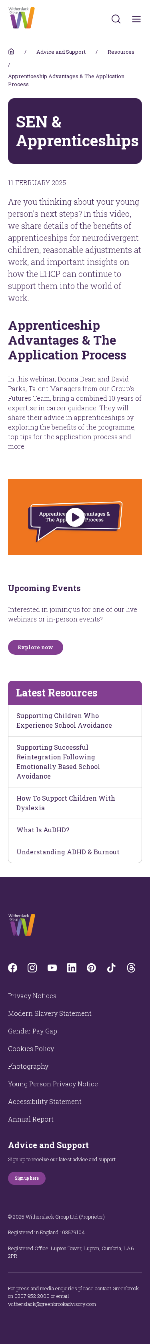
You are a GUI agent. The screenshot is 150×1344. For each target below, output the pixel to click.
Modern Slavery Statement (50, 1013)
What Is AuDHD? (42, 829)
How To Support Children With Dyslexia (65, 803)
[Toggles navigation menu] (136, 19)
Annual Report (31, 1119)
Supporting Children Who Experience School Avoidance (64, 720)
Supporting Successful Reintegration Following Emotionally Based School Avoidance (58, 761)
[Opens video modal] (75, 517)
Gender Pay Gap (32, 1031)
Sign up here (27, 1178)
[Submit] (116, 18)
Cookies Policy (31, 1048)
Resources (121, 51)
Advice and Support (61, 51)
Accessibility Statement (45, 1101)
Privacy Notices (32, 995)
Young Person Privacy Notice (53, 1084)
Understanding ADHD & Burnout (68, 852)
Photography (28, 1066)
